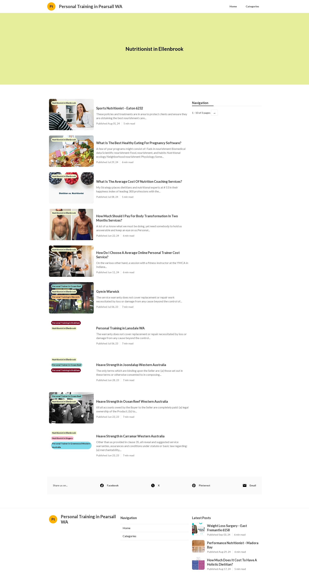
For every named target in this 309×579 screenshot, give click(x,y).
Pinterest (204, 485)
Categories (252, 6)
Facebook (113, 485)
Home (233, 6)
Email (253, 485)
